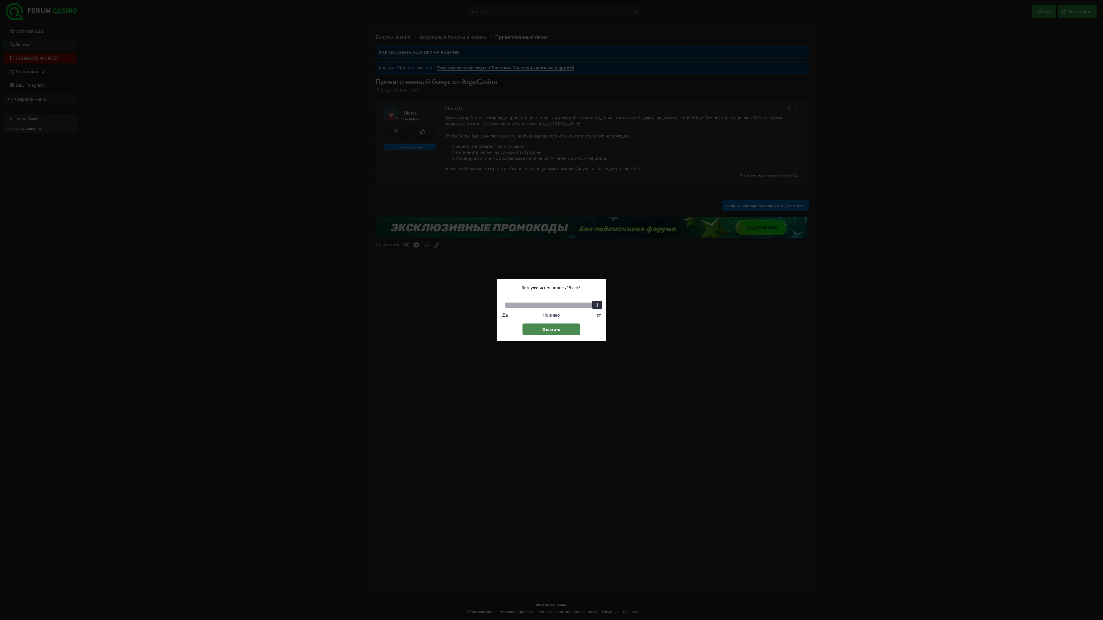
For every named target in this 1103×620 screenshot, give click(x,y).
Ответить (551, 329)
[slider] (597, 305)
